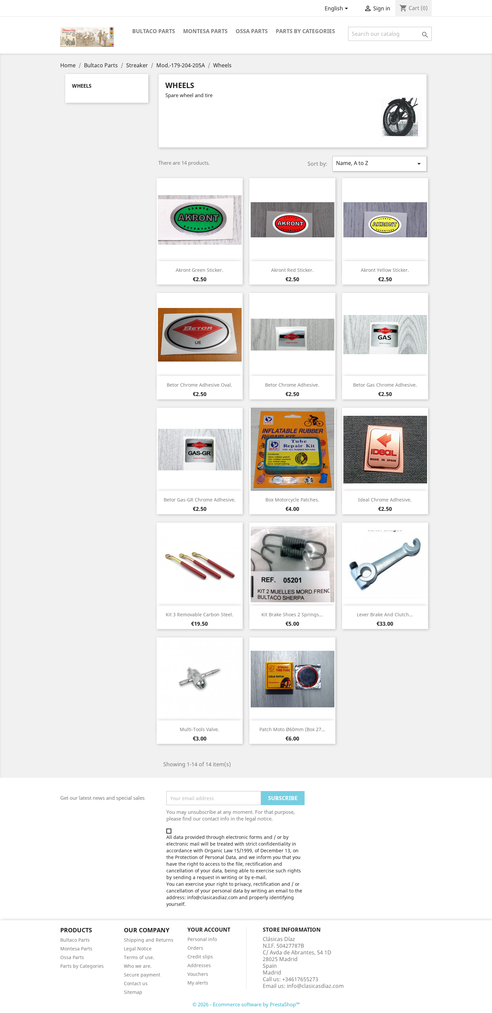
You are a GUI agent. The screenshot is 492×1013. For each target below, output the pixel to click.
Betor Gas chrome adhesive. (385, 385)
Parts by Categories (82, 966)
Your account (208, 929)
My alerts (197, 983)
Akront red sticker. (292, 270)
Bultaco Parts (153, 31)
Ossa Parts (252, 31)
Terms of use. (139, 957)
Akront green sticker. (199, 270)
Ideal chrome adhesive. (385, 499)
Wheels (81, 85)
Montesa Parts (205, 31)
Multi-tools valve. (199, 729)
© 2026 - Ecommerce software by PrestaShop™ (246, 1004)
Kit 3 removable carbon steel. (199, 614)
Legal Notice (138, 948)
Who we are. (138, 966)
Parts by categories (305, 31)
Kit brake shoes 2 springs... (292, 614)
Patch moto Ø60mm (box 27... (292, 729)
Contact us (136, 983)
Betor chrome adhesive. (292, 385)
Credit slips (200, 956)
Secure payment (142, 974)
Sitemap (133, 992)
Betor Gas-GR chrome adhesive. (200, 499)
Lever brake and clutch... (385, 614)
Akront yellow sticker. (385, 270)
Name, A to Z (379, 163)
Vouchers (197, 974)
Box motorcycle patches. (292, 499)
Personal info (202, 939)
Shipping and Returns (148, 940)
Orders (195, 948)
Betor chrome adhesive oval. (199, 385)
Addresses (199, 965)
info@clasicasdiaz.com (315, 986)
